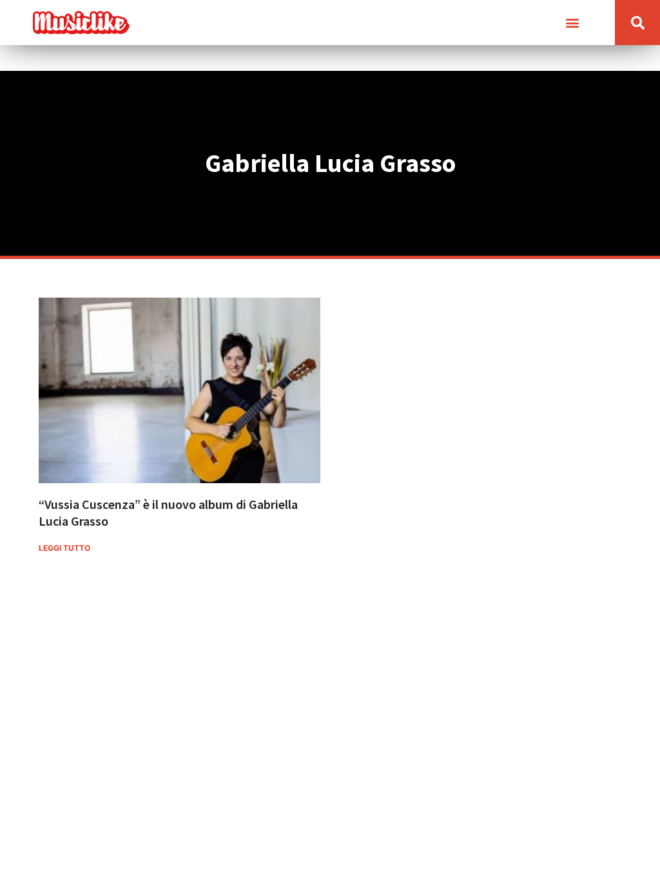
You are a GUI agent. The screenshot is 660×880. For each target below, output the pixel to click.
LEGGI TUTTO (64, 548)
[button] (572, 22)
